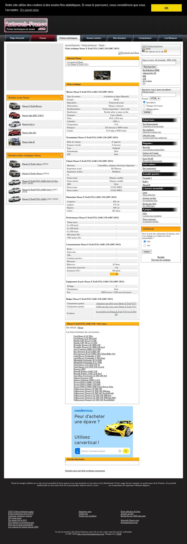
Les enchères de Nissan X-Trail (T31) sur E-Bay (116, 312)
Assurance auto (85, 511)
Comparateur (145, 38)
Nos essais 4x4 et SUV (17, 520)
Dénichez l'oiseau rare (152, 131)
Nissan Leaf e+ (28, 124)
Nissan (101, 45)
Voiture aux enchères (87, 516)
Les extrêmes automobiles (153, 148)
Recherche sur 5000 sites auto (133, 516)
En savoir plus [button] (29, 10)
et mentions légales (151, 220)
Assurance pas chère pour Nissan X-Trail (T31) (116, 303)
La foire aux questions (152, 214)
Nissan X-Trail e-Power (32, 173)
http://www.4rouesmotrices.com (90, 534)
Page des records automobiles (20, 525)
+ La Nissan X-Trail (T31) (77, 64)
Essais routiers (94, 38)
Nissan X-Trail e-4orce (32, 164)
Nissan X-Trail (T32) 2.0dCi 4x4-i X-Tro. (40, 181)
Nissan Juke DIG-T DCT (33, 115)
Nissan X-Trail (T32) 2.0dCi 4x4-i (37, 189)
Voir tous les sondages (161, 260)
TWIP (118, 534)
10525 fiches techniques (152, 46)
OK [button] (166, 7)
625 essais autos (15, 518)
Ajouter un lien (127, 514)
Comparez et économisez (153, 125)
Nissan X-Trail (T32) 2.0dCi (34, 199)
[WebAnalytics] (93, 539)
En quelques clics (150, 199)
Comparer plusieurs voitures (20, 516)
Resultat (160, 257)
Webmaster (103, 485)
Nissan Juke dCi (29, 133)
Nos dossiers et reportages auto (21, 522)
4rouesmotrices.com (129, 522)
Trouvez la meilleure (151, 169)
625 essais (146, 48)
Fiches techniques (68, 38)
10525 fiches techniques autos (21, 511)
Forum (43, 38)
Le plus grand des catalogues (155, 136)
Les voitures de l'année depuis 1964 (23, 527)
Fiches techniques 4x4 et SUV (20, 514)
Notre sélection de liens (130, 511)
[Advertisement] (116, 25)
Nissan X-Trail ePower (32, 106)
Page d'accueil (17, 38)
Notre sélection (149, 193)
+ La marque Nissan (74, 62)
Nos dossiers (119, 38)
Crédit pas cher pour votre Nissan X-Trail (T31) (116, 306)
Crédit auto (83, 514)
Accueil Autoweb (72, 45)
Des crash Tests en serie (152, 160)
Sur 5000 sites (149, 205)
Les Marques (171, 38)
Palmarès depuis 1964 (152, 154)
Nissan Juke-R (28, 142)
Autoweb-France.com (130, 520)
